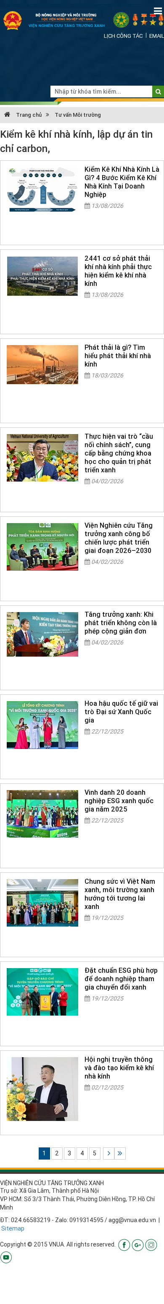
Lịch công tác (123, 35)
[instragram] (151, 1244)
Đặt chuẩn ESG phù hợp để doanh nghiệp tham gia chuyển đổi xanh (121, 978)
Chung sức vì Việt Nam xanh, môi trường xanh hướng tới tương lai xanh (120, 894)
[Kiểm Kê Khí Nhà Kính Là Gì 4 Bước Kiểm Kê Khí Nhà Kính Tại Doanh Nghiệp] (42, 191)
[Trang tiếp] (108, 1153)
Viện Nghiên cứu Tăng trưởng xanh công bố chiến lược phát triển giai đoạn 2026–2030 (119, 538)
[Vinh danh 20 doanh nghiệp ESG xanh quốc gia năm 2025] (42, 814)
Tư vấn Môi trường (78, 114)
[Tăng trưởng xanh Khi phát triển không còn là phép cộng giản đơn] (42, 634)
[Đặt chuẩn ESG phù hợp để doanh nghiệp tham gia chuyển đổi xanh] (42, 992)
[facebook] (124, 1244)
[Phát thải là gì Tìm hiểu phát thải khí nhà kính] (42, 364)
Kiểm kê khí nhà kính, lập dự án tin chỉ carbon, (76, 141)
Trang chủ (28, 114)
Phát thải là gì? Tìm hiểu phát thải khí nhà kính (118, 355)
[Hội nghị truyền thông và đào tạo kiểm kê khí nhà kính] (42, 1089)
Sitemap (12, 1228)
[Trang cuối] (120, 1153)
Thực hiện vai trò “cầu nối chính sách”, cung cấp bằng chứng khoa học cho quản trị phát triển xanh (119, 453)
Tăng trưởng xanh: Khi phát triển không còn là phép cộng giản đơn (121, 622)
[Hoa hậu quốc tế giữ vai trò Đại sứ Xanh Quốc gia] (42, 725)
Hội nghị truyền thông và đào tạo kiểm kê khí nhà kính (119, 1067)
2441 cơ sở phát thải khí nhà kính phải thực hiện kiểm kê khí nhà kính (118, 271)
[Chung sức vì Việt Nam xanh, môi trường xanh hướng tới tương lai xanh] (42, 903)
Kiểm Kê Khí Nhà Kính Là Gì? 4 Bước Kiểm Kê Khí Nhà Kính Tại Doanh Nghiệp (122, 182)
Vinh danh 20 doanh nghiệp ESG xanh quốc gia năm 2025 (119, 800)
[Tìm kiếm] (158, 91)
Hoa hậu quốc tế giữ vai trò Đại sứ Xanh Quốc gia (121, 711)
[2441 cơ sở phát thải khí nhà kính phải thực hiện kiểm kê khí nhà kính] (42, 276)
